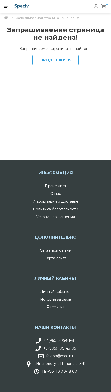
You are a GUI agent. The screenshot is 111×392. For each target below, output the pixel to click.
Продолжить (55, 60)
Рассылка (56, 307)
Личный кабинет (55, 291)
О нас (55, 193)
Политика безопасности (55, 209)
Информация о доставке (55, 201)
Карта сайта (55, 258)
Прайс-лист (55, 186)
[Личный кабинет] (96, 6)
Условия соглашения (55, 217)
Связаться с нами (56, 250)
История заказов (55, 299)
